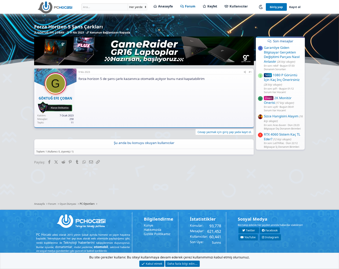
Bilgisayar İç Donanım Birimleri (281, 147)
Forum (190, 6)
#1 (250, 72)
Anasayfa (165, 6)
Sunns (216, 242)
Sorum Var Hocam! (275, 92)
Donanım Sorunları (275, 69)
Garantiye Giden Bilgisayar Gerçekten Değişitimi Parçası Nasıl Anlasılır (282, 54)
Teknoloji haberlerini (79, 242)
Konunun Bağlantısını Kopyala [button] (110, 32)
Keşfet (212, 6)
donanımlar (63, 247)
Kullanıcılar (239, 6)
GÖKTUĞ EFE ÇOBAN (50, 32)
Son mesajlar (283, 41)
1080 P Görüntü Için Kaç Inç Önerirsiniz (282, 77)
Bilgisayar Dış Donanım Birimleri (282, 128)
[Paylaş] (244, 72)
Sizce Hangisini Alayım (281, 116)
